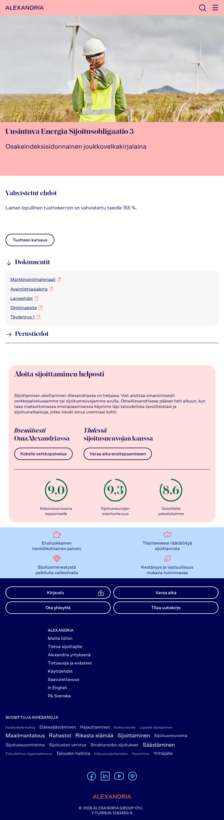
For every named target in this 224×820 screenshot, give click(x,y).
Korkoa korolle (124, 727)
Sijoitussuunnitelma (25, 745)
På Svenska (59, 696)
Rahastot (60, 735)
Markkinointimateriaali (32, 279)
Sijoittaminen (133, 735)
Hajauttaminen (95, 727)
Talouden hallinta (73, 753)
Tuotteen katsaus (30, 241)
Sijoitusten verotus (67, 745)
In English (57, 688)
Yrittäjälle (163, 753)
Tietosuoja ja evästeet (70, 663)
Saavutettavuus (63, 679)
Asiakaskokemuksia (20, 727)
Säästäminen (159, 745)
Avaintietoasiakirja (29, 289)
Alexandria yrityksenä (69, 655)
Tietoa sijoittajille (65, 647)
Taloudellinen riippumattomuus (28, 753)
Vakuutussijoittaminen (111, 753)
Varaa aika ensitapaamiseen (118, 454)
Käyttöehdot (60, 671)
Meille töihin (60, 638)
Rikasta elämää (94, 735)
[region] (112, 298)
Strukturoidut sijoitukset (114, 745)
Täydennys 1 (22, 317)
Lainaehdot (21, 298)
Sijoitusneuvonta (170, 735)
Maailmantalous (25, 735)
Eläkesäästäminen (57, 727)
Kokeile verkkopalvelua (43, 454)
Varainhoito (140, 753)
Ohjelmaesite (23, 308)
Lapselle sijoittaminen (156, 727)
